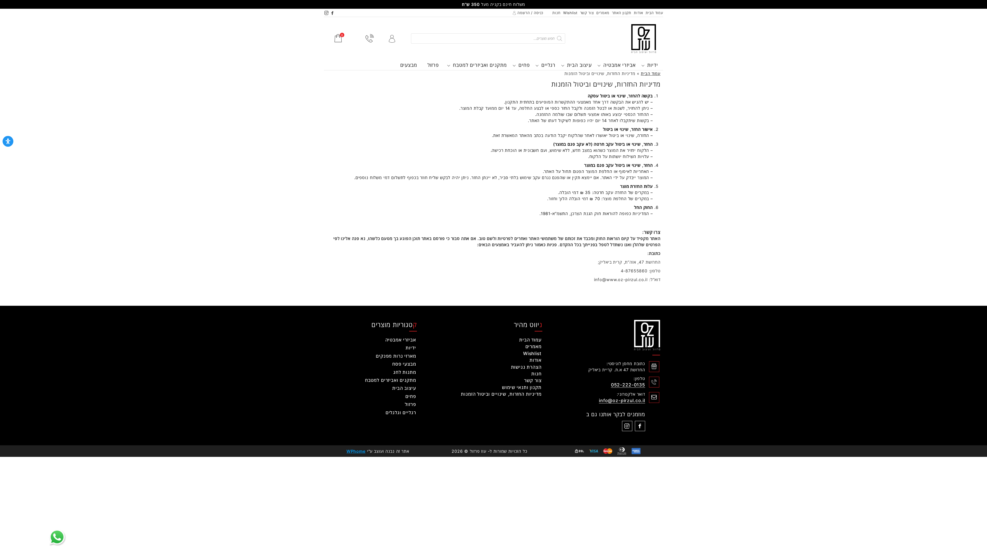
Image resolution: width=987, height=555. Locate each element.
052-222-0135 (628, 384)
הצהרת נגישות (526, 367)
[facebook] (333, 13)
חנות (556, 13)
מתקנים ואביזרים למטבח (480, 65)
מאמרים (602, 13)
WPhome (355, 451)
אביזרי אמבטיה (619, 65)
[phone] (370, 38)
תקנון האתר (622, 13)
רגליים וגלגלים (401, 412)
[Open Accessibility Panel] (8, 141)
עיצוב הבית (579, 65)
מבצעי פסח (404, 364)
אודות (638, 13)
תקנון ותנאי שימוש (521, 387)
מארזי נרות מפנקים (396, 356)
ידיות (652, 65)
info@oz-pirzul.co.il (622, 400)
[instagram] (327, 13)
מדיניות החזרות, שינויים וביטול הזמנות (501, 394)
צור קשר (587, 13)
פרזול (433, 65)
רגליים (548, 65)
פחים (524, 65)
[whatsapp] (57, 537)
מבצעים (408, 65)
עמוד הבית (654, 13)
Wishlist (570, 13)
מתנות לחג (404, 372)
